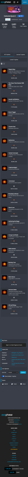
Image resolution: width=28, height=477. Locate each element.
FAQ (14, 430)
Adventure (14, 357)
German (22, 363)
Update (23, 372)
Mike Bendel (17, 420)
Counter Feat (11, 126)
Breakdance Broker (13, 194)
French (13, 363)
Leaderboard (14, 19)
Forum (20, 19)
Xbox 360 (20, 359)
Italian (13, 364)
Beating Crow (12, 262)
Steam (13, 359)
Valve (20, 424)
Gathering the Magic (13, 221)
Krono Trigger (12, 112)
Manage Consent (14, 443)
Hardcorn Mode (12, 289)
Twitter (14, 457)
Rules (14, 434)
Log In (24, 2)
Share (24, 384)
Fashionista (11, 140)
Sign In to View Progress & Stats (14, 345)
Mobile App (14, 432)
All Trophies (7, 54)
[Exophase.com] (6, 2)
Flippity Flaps (11, 69)
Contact (14, 438)
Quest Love (11, 207)
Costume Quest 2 (10, 16)
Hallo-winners (12, 248)
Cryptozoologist (12, 167)
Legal (14, 440)
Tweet (15, 384)
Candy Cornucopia (13, 153)
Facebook (14, 459)
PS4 (16, 359)
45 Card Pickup (12, 305)
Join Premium (14, 449)
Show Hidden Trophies (10, 376)
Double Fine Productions (18, 355)
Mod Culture (11, 277)
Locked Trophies (14, 59)
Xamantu (16, 422)
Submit (6, 384)
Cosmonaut (11, 181)
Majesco (21, 352)
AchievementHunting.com (14, 461)
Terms (14, 447)
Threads (14, 455)
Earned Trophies (21, 54)
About (14, 436)
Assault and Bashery (13, 99)
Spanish (17, 363)
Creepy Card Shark (13, 235)
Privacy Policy (14, 445)
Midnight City (15, 352)
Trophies (8, 19)
